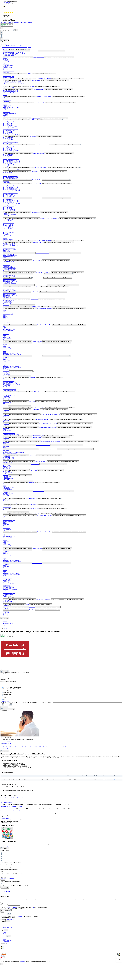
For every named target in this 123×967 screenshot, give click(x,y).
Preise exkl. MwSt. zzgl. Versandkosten (8, 681)
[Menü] (2, 28)
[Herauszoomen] (2, 671)
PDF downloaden (4, 846)
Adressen (14, 45)
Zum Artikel (116, 777)
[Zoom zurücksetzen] (4, 671)
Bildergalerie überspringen (6, 640)
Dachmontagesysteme (7, 940)
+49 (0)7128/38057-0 (7, 2)
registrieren (5, 44)
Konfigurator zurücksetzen (6, 701)
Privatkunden (5, 933)
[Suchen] (14, 30)
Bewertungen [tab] (6, 748)
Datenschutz (5, 925)
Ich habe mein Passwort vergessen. (8, 878)
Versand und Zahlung (7, 927)
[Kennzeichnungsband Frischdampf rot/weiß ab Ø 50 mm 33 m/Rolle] (15, 649)
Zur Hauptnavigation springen (26, 22)
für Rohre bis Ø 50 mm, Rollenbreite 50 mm (12, 688)
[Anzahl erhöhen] (11, 704)
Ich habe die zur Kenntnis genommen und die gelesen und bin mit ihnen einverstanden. (26, 907)
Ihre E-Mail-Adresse (5, 876)
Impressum (5, 923)
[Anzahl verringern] (3, 704)
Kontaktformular (10, 919)
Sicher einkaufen (8, 6)
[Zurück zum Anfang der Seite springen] (2, 964)
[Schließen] (1, 669)
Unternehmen (6, 941)
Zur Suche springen (15, 22)
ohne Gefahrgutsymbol (7, 692)
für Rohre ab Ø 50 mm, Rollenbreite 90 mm (12, 687)
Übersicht (3, 45)
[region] (61, 657)
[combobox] (6, 30)
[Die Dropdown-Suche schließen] (16, 30)
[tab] (35, 746)
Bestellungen (19, 45)
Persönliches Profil (8, 45)
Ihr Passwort (3, 877)
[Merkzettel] (1, 36)
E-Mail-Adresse (4, 904)
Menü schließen (6, 40)
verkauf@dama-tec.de (6, 743)
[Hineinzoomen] (7, 671)
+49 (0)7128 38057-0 (6, 741)
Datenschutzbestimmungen (12, 907)
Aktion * (2, 903)
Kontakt (4, 932)
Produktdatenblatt (5, 818)
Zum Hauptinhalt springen (6, 22)
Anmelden (3, 43)
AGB (33, 907)
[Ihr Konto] (2, 38)
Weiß (4, 699)
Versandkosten (22, 961)
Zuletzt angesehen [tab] (6, 891)
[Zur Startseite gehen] (7, 26)
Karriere (4, 939)
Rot (4, 695)
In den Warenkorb (4, 707)
